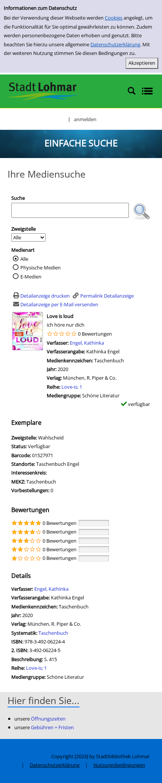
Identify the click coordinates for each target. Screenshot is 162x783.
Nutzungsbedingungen (119, 765)
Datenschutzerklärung (115, 44)
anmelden (85, 119)
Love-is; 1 (71, 386)
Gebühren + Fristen (52, 727)
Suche (18, 198)
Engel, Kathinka (87, 342)
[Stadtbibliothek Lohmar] (42, 90)
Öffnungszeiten (48, 718)
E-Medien (30, 276)
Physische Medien (40, 267)
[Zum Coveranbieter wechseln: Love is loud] (27, 330)
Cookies (113, 17)
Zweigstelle (23, 228)
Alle (24, 258)
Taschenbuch (53, 632)
